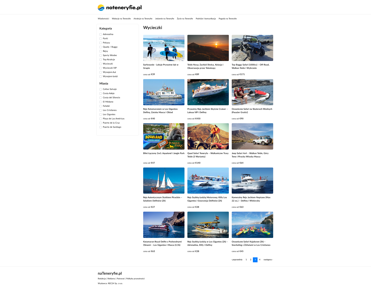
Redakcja (102, 279)
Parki (105, 38)
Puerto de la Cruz (111, 123)
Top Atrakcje (109, 60)
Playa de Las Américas (113, 119)
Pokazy (106, 43)
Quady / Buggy (110, 47)
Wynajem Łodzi (110, 76)
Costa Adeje (108, 93)
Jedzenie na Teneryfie (164, 19)
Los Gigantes (109, 114)
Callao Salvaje (110, 89)
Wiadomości (103, 19)
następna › (268, 260)
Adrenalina (108, 34)
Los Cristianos (110, 110)
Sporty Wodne (110, 55)
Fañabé (106, 106)
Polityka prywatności (135, 279)
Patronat (120, 279)
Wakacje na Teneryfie (121, 19)
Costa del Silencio (111, 98)
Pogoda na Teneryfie (228, 19)
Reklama (111, 279)
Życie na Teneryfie (185, 19)
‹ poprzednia (236, 260)
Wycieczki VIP (110, 68)
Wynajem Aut (109, 72)
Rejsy (105, 51)
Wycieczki (108, 64)
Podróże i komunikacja (206, 19)
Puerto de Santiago (112, 127)
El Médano (108, 102)
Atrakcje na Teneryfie (143, 19)
